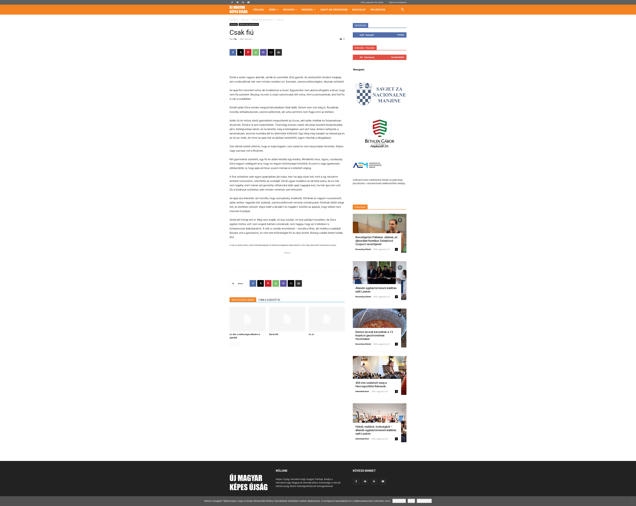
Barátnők (273, 334)
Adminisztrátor (362, 391)
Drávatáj (307, 9)
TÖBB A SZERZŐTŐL (269, 300)
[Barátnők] (287, 319)
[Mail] (237, 2)
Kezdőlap (234, 19)
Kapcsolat (359, 9)
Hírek (272, 9)
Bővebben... (424, 501)
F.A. (235, 39)
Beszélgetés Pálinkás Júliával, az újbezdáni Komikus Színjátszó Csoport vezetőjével (376, 241)
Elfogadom (399, 501)
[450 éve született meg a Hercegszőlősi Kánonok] (379, 375)
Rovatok (288, 9)
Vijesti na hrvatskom (397, 2)
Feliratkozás (397, 57)
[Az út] (327, 319)
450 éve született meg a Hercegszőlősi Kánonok (371, 384)
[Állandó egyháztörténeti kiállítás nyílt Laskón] (379, 280)
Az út (311, 334)
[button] (402, 9)
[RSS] (242, 2)
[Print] (278, 52)
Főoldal (258, 9)
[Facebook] (232, 2)
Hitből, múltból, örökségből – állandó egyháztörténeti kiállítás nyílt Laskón (375, 430)
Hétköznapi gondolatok (262, 19)
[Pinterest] (248, 52)
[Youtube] (248, 2)
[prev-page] (232, 344)
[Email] (271, 52)
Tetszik (400, 35)
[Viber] (263, 52)
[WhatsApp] (255, 52)
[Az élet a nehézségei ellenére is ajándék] (248, 319)
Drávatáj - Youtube (365, 48)
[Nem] (632, 501)
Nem (411, 501)
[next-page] (237, 344)
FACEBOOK (360, 25)
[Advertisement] (287, 67)
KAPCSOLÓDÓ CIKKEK (243, 300)
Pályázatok (377, 9)
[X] (240, 52)
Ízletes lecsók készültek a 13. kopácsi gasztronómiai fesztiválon (374, 335)
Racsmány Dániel (363, 249)
